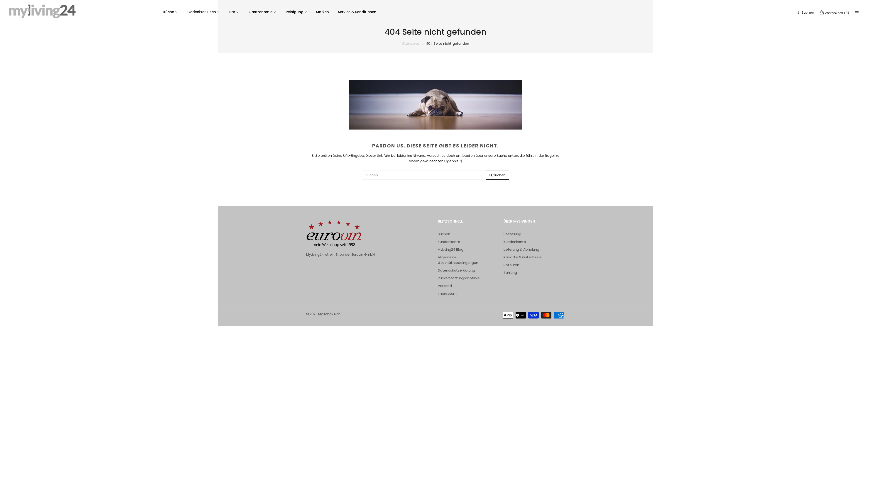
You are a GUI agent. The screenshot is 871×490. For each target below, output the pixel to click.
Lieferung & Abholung (521, 249)
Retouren (511, 264)
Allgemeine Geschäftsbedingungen (458, 260)
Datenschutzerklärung (456, 270)
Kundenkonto (449, 241)
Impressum (447, 293)
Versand (445, 285)
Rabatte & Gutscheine (523, 257)
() (837, 12)
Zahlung (510, 272)
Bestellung (512, 234)
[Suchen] (857, 13)
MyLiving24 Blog (450, 249)
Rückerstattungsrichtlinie (459, 278)
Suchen (808, 12)
